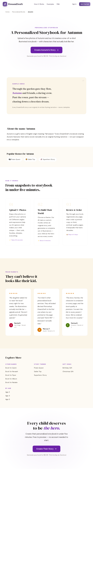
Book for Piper (10, 375)
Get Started (85, 4)
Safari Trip (38, 371)
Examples (50, 4)
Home (7, 12)
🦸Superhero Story (47, 159)
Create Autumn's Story (45, 50)
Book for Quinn (11, 368)
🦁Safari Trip (30, 159)
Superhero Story (40, 375)
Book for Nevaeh (11, 371)
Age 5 (7, 399)
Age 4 (7, 396)
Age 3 (7, 392)
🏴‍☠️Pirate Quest (14, 159)
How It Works (39, 4)
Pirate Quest (39, 368)
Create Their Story (45, 449)
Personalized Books (18, 12)
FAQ (58, 4)
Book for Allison (11, 379)
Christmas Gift (68, 371)
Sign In (74, 4)
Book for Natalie (11, 382)
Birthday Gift (67, 368)
